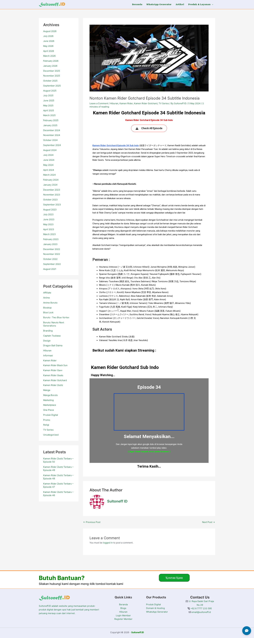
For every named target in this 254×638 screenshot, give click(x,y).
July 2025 (48, 95)
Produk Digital (50, 415)
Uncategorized (51, 434)
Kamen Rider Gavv (52, 370)
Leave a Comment (99, 103)
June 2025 (48, 100)
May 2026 (48, 46)
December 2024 (51, 130)
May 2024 (48, 165)
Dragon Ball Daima (52, 345)
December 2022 (51, 249)
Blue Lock (48, 312)
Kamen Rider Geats (53, 375)
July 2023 (48, 214)
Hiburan (47, 350)
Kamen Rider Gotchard (55, 380)
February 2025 (50, 120)
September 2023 (52, 204)
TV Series (48, 429)
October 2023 (50, 199)
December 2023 (51, 189)
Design (47, 340)
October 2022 (50, 259)
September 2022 (52, 264)
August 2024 (50, 150)
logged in (108, 542)
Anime (46, 297)
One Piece (48, 410)
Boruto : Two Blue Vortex (56, 317)
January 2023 (50, 244)
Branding (48, 330)
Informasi (48, 355)
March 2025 (49, 115)
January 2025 (50, 125)
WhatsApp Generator (157, 611)
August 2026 (49, 31)
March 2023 (49, 234)
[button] (211, 4)
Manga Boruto (50, 395)
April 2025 (48, 110)
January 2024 (50, 184)
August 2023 (50, 209)
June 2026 (48, 41)
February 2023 (51, 239)
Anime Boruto (50, 302)
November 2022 (51, 254)
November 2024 (51, 135)
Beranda (123, 604)
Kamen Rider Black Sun (55, 365)
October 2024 (50, 140)
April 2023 (48, 229)
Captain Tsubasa (51, 335)
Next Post (208, 522)
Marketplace (49, 405)
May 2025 (48, 105)
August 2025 (49, 90)
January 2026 (50, 65)
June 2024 (48, 160)
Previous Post (91, 522)
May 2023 (48, 224)
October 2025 (50, 80)
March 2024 (49, 174)
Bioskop (47, 307)
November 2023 (51, 194)
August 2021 (49, 269)
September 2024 (52, 145)
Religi (46, 424)
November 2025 (51, 75)
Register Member (123, 619)
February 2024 (51, 179)
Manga (46, 390)
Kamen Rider (50, 360)
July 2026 (48, 36)
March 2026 (49, 55)
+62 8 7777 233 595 (201, 608)
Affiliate (47, 292)
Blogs (123, 608)
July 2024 (48, 155)
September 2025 (52, 85)
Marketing (48, 400)
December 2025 (51, 70)
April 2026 (48, 51)
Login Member (123, 615)
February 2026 (50, 60)
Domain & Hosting (155, 608)
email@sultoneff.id (201, 612)
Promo (46, 420)
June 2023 (48, 219)
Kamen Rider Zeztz (53, 385)
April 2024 (48, 170)
